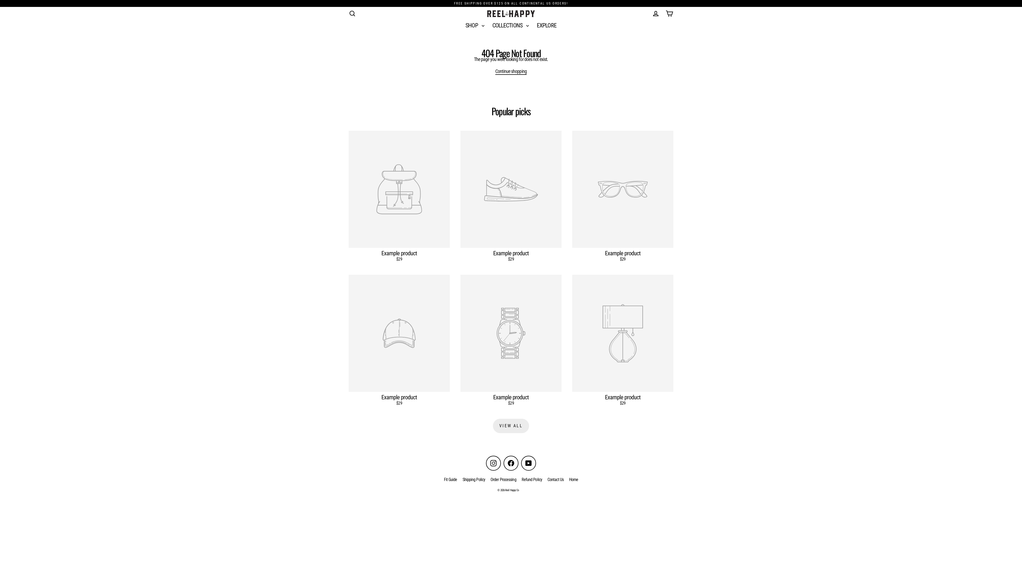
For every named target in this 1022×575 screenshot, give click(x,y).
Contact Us (555, 479)
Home (573, 479)
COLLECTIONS (508, 25)
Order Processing (503, 479)
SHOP (472, 25)
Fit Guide (450, 479)
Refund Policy (532, 479)
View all (511, 425)
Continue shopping (511, 71)
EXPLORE (547, 25)
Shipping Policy (474, 479)
